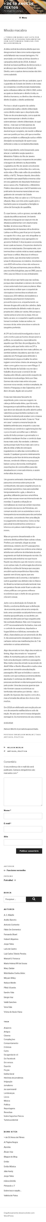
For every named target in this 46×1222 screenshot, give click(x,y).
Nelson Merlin (26, 735)
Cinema (7, 1035)
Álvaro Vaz (8, 1152)
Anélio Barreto (10, 920)
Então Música (10, 1166)
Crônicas (7, 1047)
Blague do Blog (10, 1157)
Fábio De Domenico (12, 929)
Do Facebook (9, 1058)
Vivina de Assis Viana (13, 1012)
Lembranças (9, 1093)
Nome (7, 810)
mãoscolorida (10, 1181)
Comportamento (11, 1043)
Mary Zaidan (9, 968)
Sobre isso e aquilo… (12, 1191)
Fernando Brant (10, 934)
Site (6, 837)
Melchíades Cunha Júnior (14, 973)
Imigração (8, 1081)
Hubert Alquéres (11, 939)
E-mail (7, 823)
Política (19, 737)
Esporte (7, 1066)
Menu (24, 18)
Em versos (8, 1062)
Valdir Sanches (10, 1002)
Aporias (7, 1147)
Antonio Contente (11, 925)
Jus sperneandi (10, 1089)
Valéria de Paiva (11, 1195)
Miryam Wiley (10, 978)
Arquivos (7, 1028)
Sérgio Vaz (8, 997)
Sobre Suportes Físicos (14, 1116)
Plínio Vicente (10, 987)
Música (7, 1101)
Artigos (8, 737)
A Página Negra (11, 1142)
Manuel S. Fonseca (12, 958)
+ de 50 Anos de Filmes (14, 1137)
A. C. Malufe (9, 915)
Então (6, 1162)
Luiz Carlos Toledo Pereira (15, 954)
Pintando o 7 (9, 1186)
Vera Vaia (8, 1007)
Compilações (9, 1039)
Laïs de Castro (10, 949)
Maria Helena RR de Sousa (15, 963)
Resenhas (8, 1112)
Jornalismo (8, 1085)
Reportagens (9, 1108)
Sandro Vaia (9, 992)
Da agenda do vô (11, 1055)
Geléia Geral (9, 1074)
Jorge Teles (9, 944)
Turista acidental (11, 1120)
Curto (6, 1051)
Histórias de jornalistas (13, 1078)
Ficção (7, 1070)
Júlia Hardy (8, 1171)
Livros (6, 1097)
